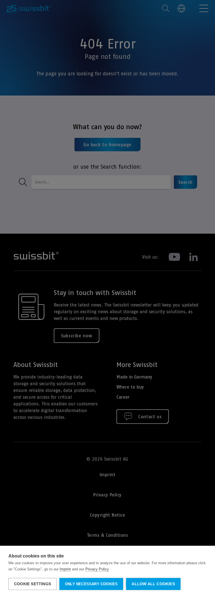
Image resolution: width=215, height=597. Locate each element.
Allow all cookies (153, 584)
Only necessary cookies (91, 584)
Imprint (65, 569)
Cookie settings (32, 584)
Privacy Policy (97, 569)
